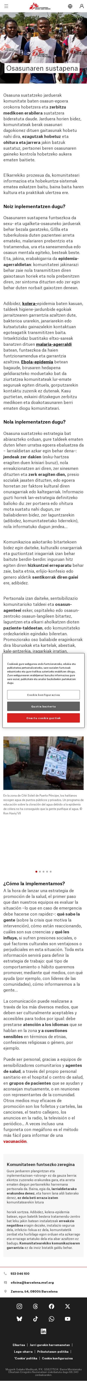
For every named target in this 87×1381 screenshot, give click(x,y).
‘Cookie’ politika (25, 1358)
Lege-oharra (23, 1351)
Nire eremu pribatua (81, 6)
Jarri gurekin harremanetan (50, 1345)
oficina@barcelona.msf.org (32, 1282)
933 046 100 (19, 1273)
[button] (36, 872)
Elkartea (19, 1345)
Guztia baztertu (43, 706)
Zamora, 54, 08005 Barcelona (34, 1291)
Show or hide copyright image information (80, 19)
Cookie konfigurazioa (57, 1358)
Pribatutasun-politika (52, 1351)
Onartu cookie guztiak (43, 718)
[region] (43, 690)
